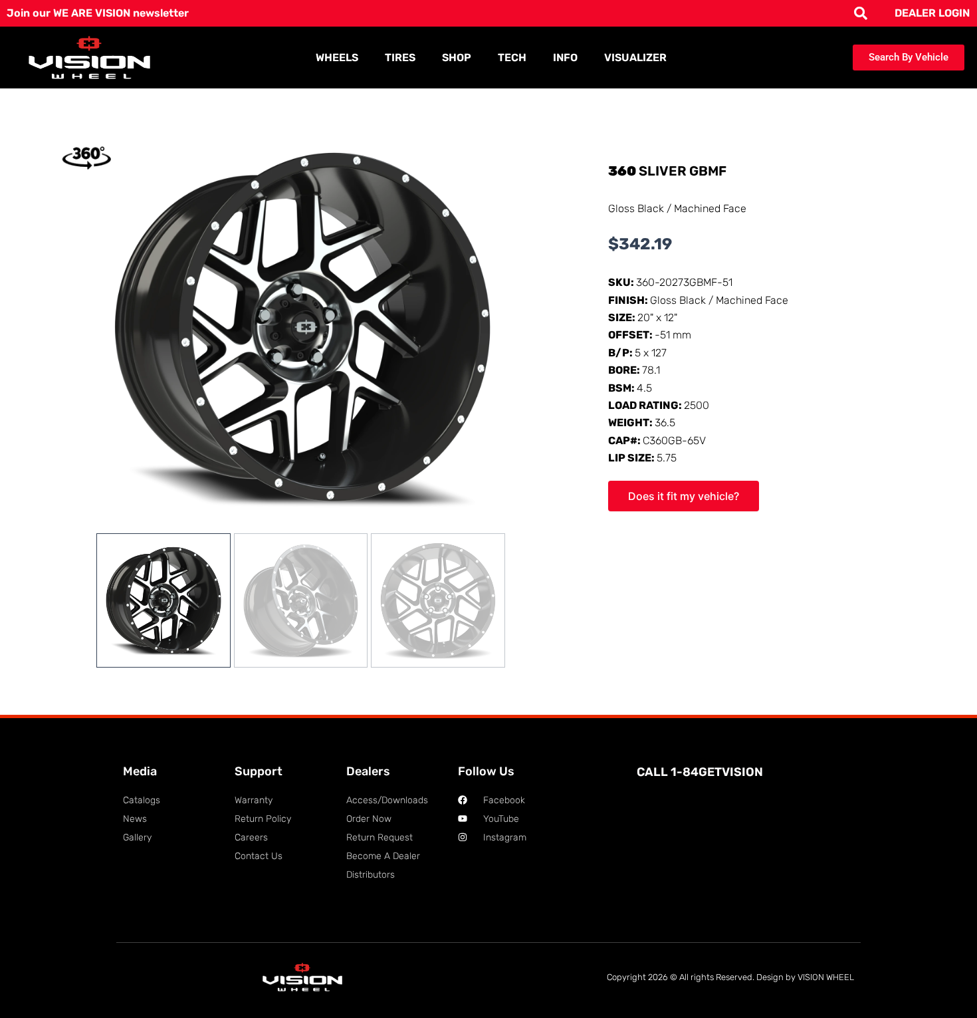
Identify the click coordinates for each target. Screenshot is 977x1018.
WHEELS (337, 57)
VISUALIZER (635, 57)
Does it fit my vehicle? (683, 496)
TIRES (400, 57)
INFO (565, 57)
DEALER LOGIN (932, 13)
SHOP (456, 57)
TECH (512, 57)
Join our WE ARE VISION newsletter (98, 13)
